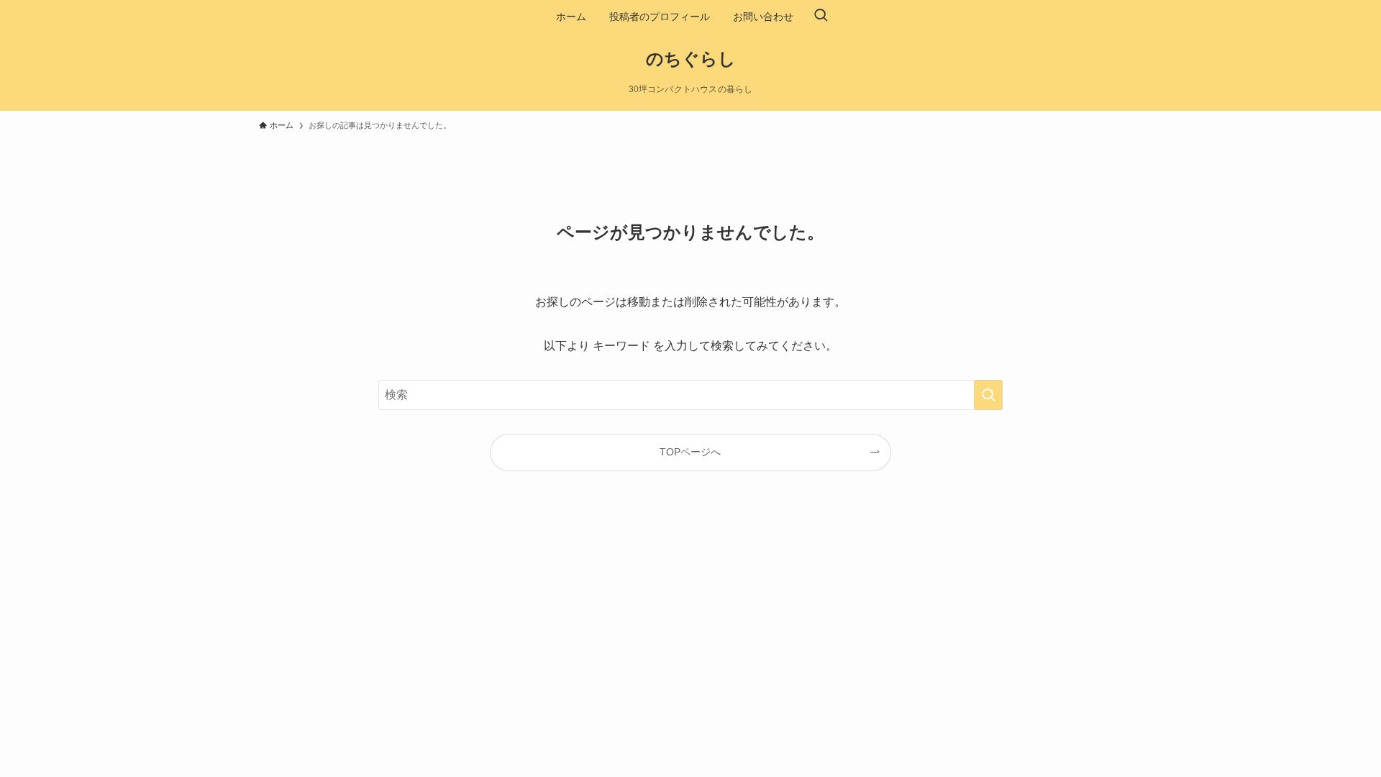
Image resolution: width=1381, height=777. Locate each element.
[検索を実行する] (988, 395)
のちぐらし (691, 59)
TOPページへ (690, 452)
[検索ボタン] (821, 16)
